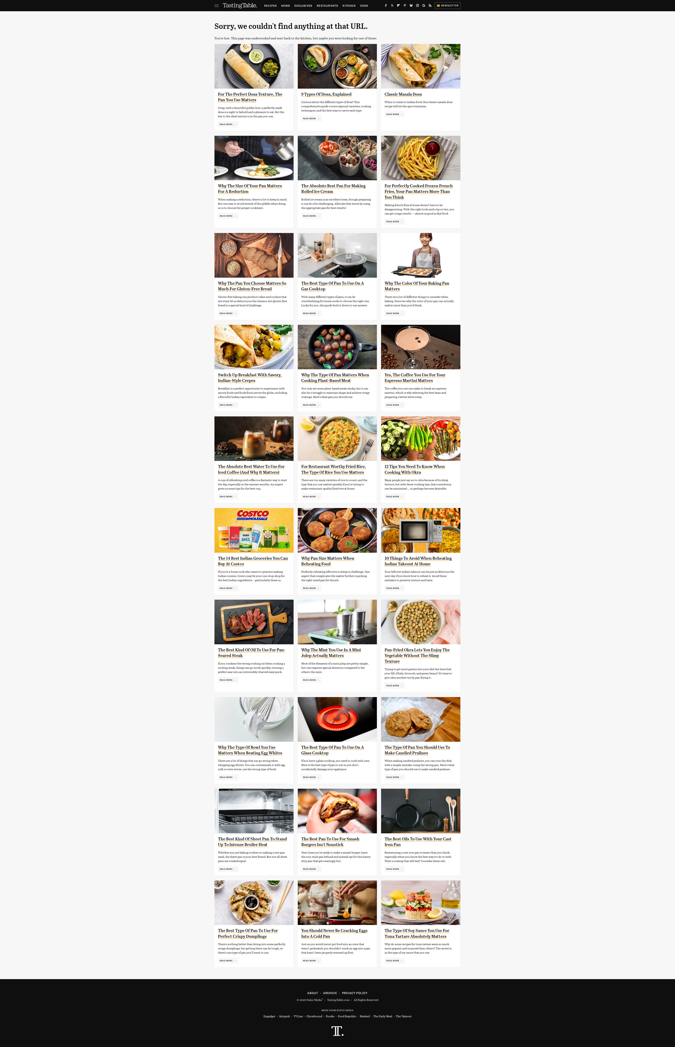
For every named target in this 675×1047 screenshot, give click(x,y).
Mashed (365, 1016)
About (312, 993)
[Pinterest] (405, 6)
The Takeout (404, 1016)
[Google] (424, 6)
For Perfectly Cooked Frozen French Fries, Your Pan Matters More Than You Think (419, 191)
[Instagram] (417, 6)
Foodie (330, 1016)
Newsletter (450, 5)
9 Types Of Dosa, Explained (326, 94)
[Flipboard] (398, 6)
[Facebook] (386, 6)
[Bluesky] (411, 6)
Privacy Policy (355, 993)
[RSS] (430, 6)
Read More (226, 124)
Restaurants (327, 6)
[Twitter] (392, 6)
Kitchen (349, 6)
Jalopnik (284, 1016)
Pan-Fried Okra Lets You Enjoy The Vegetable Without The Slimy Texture (417, 655)
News (285, 6)
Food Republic (347, 1016)
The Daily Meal (382, 1016)
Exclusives (303, 6)
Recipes (270, 6)
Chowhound (314, 1016)
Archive (330, 993)
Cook (364, 6)
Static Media (314, 1000)
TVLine (298, 1016)
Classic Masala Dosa (403, 94)
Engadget (269, 1016)
